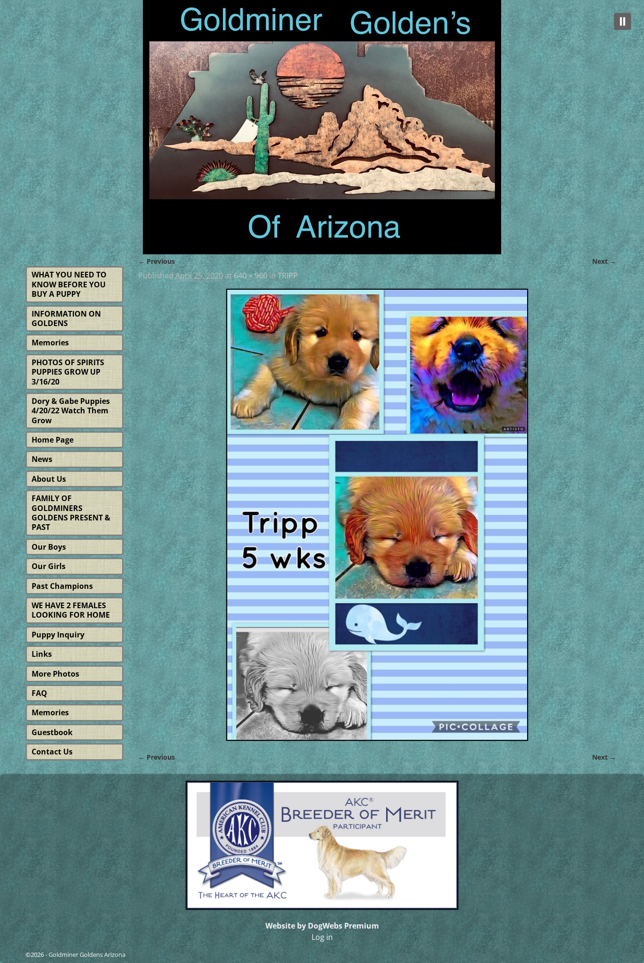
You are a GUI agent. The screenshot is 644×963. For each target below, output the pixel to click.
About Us (49, 479)
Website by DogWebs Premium (322, 926)
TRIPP (288, 275)
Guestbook (52, 732)
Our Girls (49, 566)
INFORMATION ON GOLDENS (66, 318)
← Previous (156, 261)
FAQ (39, 693)
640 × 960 (250, 275)
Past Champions (62, 586)
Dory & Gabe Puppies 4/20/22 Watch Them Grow (71, 411)
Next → (604, 261)
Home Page (53, 440)
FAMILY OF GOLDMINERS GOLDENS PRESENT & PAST (71, 512)
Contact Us (52, 751)
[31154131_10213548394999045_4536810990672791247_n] (377, 515)
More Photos (55, 674)
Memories (50, 342)
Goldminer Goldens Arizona (87, 954)
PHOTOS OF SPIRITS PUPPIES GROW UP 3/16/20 (68, 372)
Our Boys (49, 547)
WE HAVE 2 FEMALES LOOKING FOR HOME (71, 610)
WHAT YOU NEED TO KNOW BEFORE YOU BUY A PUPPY (69, 284)
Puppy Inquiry (58, 634)
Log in (322, 937)
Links (42, 654)
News (42, 459)
